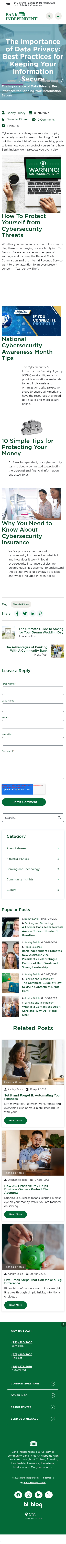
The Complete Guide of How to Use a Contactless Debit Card (42, 987)
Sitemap (47, 1477)
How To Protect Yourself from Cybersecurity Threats (24, 225)
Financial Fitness (17, 119)
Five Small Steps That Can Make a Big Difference (33, 1281)
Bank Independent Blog (40, 81)
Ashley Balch (32, 942)
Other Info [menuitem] (19, 1395)
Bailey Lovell (31, 918)
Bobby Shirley (16, 113)
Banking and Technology (23, 869)
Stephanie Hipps (17, 1180)
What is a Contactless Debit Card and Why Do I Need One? (41, 1011)
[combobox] (33, 817)
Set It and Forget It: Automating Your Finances (32, 1097)
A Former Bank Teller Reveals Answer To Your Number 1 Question (42, 931)
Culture (11, 890)
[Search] (59, 817)
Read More (15, 1120)
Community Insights (20, 879)
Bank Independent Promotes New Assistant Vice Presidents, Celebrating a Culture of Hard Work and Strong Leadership (42, 959)
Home (11, 81)
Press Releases (16, 848)
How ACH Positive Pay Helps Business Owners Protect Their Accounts (27, 1189)
